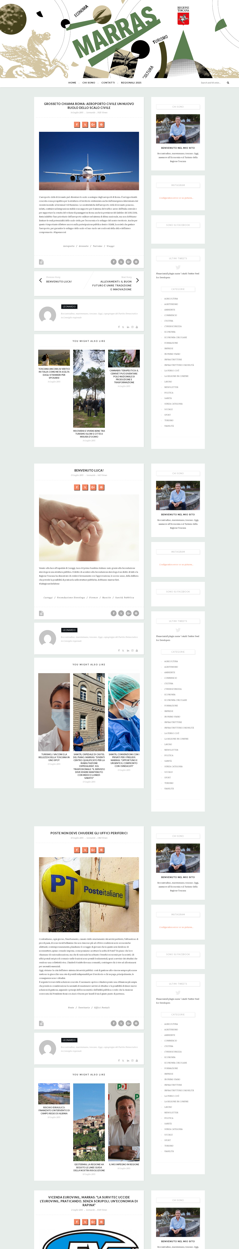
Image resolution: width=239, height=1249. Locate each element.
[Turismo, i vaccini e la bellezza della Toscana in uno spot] (54, 712)
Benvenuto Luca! (59, 281)
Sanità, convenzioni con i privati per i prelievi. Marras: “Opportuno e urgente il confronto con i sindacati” (124, 760)
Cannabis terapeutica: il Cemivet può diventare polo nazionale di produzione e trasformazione (124, 376)
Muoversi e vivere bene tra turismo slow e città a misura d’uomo (89, 434)
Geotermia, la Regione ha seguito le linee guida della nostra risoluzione (89, 1167)
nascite (106, 597)
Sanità (168, 398)
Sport (167, 414)
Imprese (168, 348)
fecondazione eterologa (71, 597)
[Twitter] (123, 326)
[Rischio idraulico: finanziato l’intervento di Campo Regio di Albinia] (54, 1093)
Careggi (48, 597)
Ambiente (169, 309)
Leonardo (90, 112)
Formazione (171, 342)
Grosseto (84, 246)
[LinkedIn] (128, 326)
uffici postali (102, 1007)
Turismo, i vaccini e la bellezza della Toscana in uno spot (54, 757)
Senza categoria (173, 403)
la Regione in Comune (176, 376)
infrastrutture (173, 359)
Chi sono (88, 82)
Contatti (108, 82)
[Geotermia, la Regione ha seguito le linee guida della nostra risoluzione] (89, 1122)
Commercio (170, 315)
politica (168, 392)
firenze (93, 597)
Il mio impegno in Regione (124, 1164)
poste (71, 1007)
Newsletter (171, 387)
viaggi (111, 246)
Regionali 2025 (131, 82)
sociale (168, 409)
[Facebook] (119, 326)
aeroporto (69, 246)
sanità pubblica (124, 597)
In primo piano (172, 353)
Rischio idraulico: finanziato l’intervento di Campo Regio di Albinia (54, 1110)
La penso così (171, 370)
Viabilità (169, 425)
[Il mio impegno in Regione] (124, 1122)
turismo (97, 246)
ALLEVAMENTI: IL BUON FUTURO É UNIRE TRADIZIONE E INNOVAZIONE (112, 285)
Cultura (168, 320)
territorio (84, 1007)
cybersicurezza (173, 326)
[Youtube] (137, 326)
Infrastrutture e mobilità (179, 365)
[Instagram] (132, 326)
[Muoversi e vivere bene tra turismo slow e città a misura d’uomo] (89, 389)
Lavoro (168, 381)
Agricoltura (171, 298)
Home (72, 82)
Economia (169, 331)
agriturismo (171, 304)
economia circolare (175, 337)
